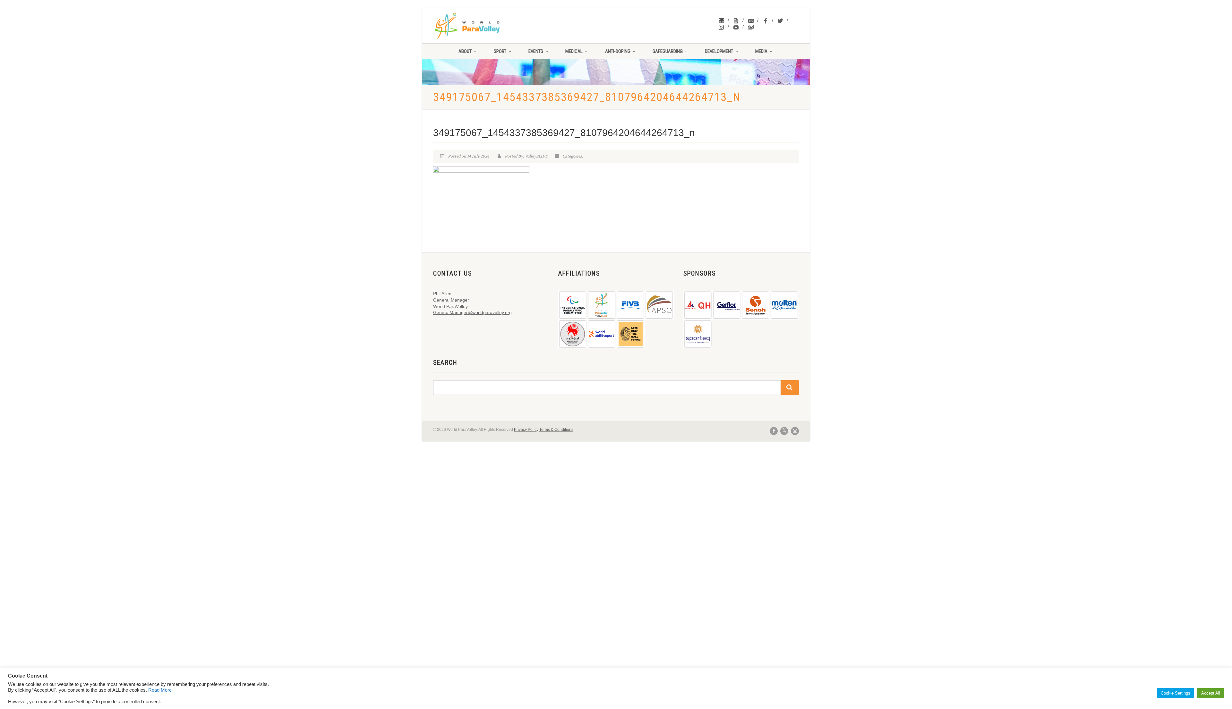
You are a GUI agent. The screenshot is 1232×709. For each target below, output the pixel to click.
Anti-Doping (617, 51)
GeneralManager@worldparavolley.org (472, 312)
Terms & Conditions (556, 429)
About (465, 51)
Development (719, 51)
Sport (500, 51)
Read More (160, 690)
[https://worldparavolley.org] (475, 25)
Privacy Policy (526, 429)
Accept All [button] (1210, 693)
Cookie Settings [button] (1175, 693)
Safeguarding (668, 51)
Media (761, 51)
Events (535, 51)
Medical (574, 51)
